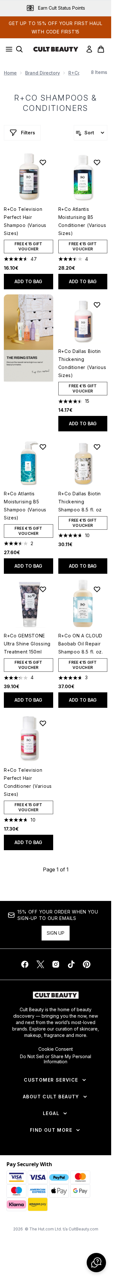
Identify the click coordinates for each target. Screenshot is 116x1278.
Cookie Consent (55, 1049)
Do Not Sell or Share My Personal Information (55, 1059)
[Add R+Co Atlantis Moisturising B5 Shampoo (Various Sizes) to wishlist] (43, 447)
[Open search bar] (19, 49)
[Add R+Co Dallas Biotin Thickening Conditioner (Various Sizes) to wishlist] (97, 304)
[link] (89, 49)
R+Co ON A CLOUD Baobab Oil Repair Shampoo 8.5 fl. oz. (80, 643)
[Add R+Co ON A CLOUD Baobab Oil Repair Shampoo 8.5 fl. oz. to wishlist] (97, 589)
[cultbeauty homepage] (56, 49)
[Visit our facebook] (25, 964)
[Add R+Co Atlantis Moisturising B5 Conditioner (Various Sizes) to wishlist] (97, 162)
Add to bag (28, 281)
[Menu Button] (7, 49)
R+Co (74, 73)
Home (10, 73)
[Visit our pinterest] (86, 964)
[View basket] (101, 49)
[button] (28, 338)
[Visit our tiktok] (71, 964)
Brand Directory (42, 73)
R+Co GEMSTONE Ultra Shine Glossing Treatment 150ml (27, 643)
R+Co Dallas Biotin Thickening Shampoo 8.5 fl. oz (80, 501)
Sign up (55, 933)
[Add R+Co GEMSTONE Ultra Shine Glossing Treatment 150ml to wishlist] (43, 589)
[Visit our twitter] (40, 964)
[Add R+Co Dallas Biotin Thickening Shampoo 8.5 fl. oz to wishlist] (97, 447)
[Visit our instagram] (55, 964)
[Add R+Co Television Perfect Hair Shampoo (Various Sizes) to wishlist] (43, 162)
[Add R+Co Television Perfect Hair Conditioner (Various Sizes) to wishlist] (43, 723)
